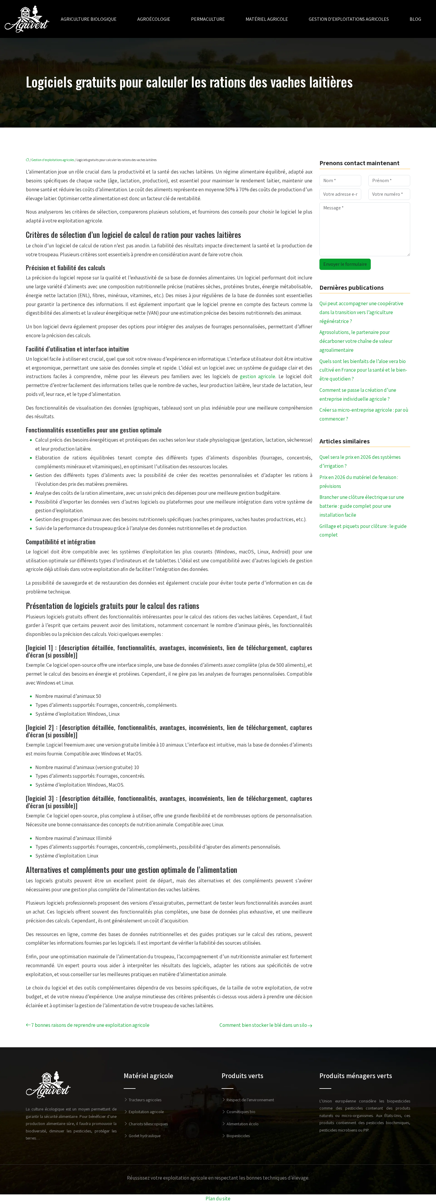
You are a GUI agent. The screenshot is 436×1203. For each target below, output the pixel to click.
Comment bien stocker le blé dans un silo (263, 1025)
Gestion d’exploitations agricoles (349, 19)
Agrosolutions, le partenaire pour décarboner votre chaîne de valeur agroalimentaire (355, 341)
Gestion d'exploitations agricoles (52, 160)
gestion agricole (257, 376)
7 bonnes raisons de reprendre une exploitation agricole (90, 1025)
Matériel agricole (267, 19)
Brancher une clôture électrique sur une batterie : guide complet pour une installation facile (361, 506)
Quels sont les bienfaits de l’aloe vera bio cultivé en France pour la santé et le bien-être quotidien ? (363, 370)
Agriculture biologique (89, 19)
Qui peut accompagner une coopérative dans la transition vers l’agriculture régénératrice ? (361, 312)
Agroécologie (153, 19)
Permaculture (208, 19)
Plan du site (218, 1198)
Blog (415, 19)
